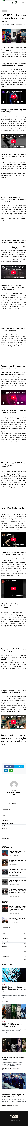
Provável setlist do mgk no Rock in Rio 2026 (17, 851)
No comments (6, 1001)
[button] (2, 2)
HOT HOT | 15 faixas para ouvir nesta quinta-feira (13, 1025)
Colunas (4, 815)
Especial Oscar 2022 (7, 823)
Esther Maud (16, 696)
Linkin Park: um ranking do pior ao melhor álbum (13, 1096)
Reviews (4, 836)
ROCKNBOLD (7, 51)
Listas (4, 11)
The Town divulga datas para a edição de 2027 (17, 919)
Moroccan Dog (5, 119)
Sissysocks (4, 374)
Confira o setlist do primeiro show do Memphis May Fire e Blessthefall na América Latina (17, 908)
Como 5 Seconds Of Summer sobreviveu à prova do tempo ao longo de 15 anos (17, 871)
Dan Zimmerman (21, 205)
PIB (18, 419)
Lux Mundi (4, 175)
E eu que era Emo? (6, 818)
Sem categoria (5, 838)
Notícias (4, 833)
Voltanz (13, 335)
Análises (4, 812)
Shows (3, 841)
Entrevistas (5, 820)
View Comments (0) (14, 803)
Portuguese (6, 0)
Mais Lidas (4, 828)
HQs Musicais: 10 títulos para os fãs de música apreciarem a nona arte (14, 989)
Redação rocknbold (14, 792)
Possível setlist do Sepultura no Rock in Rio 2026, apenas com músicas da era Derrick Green (17, 891)
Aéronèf (3, 659)
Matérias (4, 830)
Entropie (14, 247)
